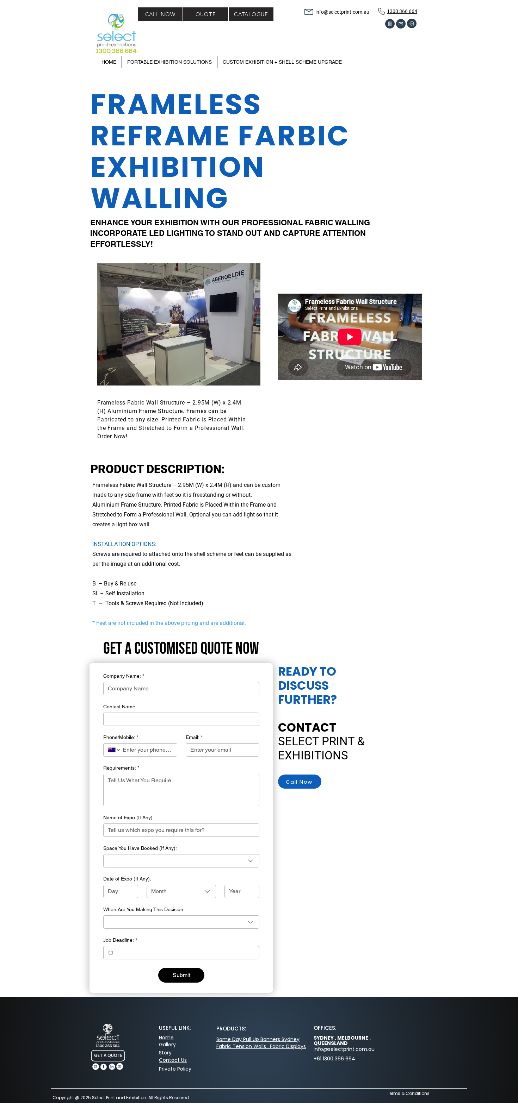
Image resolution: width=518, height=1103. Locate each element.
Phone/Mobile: (120, 737)
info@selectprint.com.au (342, 12)
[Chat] (412, 23)
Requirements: (121, 768)
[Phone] (390, 24)
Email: (194, 737)
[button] (282, 62)
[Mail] (401, 24)
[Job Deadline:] (110, 952)
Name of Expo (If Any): (128, 817)
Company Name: (123, 676)
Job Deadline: (120, 940)
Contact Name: (120, 706)
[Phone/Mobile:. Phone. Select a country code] (114, 750)
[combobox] (181, 860)
